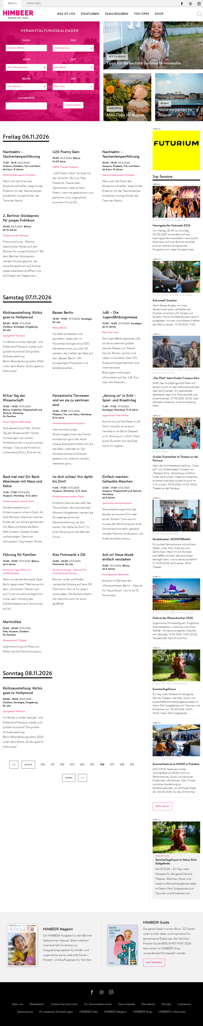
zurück (28, 764)
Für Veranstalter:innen (98, 1004)
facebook (182, 3)
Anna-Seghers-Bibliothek (17, 422)
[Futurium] (176, 151)
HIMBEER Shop (142, 1012)
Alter (26, 59)
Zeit (73, 59)
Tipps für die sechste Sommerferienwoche (144, 63)
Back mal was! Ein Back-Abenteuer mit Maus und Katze (22, 481)
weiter (68, 777)
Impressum (184, 1004)
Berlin (12, 3)
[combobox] (73, 48)
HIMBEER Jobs (88, 1012)
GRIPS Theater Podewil (65, 167)
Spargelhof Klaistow (14, 336)
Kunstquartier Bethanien (115, 574)
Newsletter (148, 1004)
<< (13, 764)
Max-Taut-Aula (110, 332)
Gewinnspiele (126, 1004)
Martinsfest (12, 622)
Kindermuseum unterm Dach (18, 501)
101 (52, 764)
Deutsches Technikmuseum (117, 503)
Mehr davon (162, 806)
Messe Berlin (59, 328)
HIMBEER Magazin (115, 1012)
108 (122, 764)
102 (62, 764)
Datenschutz (25, 1012)
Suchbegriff (26, 98)
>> (82, 777)
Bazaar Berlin (62, 313)
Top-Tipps (141, 14)
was (73, 40)
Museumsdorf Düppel (14, 640)
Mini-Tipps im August (125, 115)
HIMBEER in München (172, 1012)
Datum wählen (16, 48)
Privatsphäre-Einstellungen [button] (56, 1012)
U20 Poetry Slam (65, 152)
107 (112, 764)
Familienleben (116, 14)
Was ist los (66, 14)
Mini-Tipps (115, 108)
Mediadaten (36, 1004)
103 (72, 764)
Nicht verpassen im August (175, 112)
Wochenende (117, 57)
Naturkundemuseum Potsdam (19, 175)
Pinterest (190, 3)
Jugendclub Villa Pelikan (115, 415)
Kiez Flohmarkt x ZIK (68, 555)
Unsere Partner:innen (64, 1004)
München (34, 3)
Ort (73, 79)
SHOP (159, 14)
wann (26, 40)
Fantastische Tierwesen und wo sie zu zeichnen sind (70, 400)
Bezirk (26, 79)
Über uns (17, 1004)
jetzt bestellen (154, 962)
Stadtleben (90, 14)
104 (82, 764)
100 (43, 764)
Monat (164, 103)
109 (132, 764)
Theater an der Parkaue (15, 235)
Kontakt (166, 1004)
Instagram (199, 3)
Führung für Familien (19, 555)
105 (92, 764)
